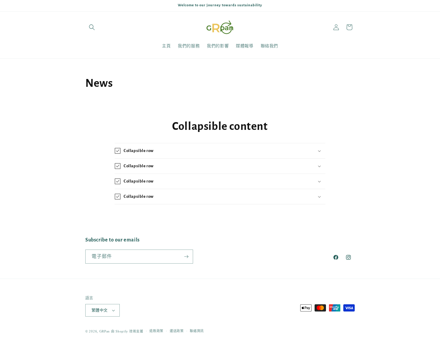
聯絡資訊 (197, 331)
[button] (91, 27)
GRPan (104, 331)
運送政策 (177, 331)
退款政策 (156, 331)
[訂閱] (186, 257)
